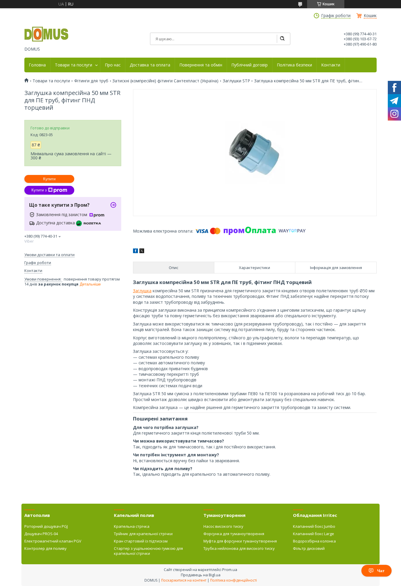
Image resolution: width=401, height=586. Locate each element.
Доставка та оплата (150, 65)
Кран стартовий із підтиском (141, 541)
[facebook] (135, 251)
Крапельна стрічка (131, 526)
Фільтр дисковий (309, 548)
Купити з (39, 190)
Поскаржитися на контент (183, 580)
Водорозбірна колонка (314, 541)
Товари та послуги (73, 65)
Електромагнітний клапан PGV (52, 541)
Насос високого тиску (223, 526)
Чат (381, 570)
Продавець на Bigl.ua (200, 574)
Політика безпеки (294, 65)
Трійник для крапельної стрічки (143, 533)
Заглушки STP (236, 81)
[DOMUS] (46, 35)
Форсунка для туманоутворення (233, 533)
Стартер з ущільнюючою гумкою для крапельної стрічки (148, 551)
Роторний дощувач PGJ (46, 526)
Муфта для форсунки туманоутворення (240, 541)
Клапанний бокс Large (313, 533)
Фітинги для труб (91, 81)
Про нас (113, 65)
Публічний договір (249, 65)
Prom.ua (229, 569)
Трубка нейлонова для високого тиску (239, 548)
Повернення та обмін (200, 65)
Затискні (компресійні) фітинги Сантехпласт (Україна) (165, 81)
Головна (37, 65)
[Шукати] (282, 39)
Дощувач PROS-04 (41, 533)
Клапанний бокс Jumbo (314, 526)
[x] (141, 251)
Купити (49, 179)
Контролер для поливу (45, 548)
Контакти (330, 65)
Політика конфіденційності (233, 580)
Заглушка (142, 290)
